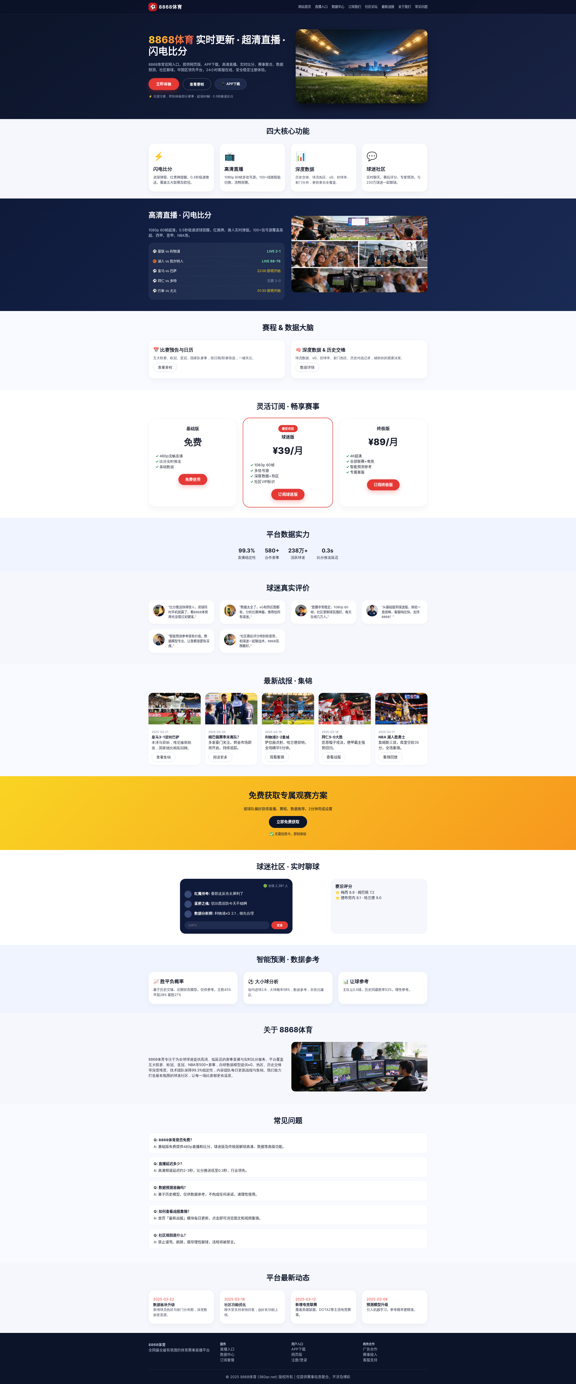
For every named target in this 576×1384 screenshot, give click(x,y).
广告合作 (370, 1349)
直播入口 (321, 7)
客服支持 (370, 1360)
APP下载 (298, 1349)
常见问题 (421, 7)
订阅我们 (354, 7)
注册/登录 (299, 1360)
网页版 (296, 1354)
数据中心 (338, 7)
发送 (280, 925)
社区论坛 (371, 7)
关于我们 (404, 7)
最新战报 (388, 7)
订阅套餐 (227, 1360)
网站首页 (304, 7)
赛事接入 (370, 1354)
